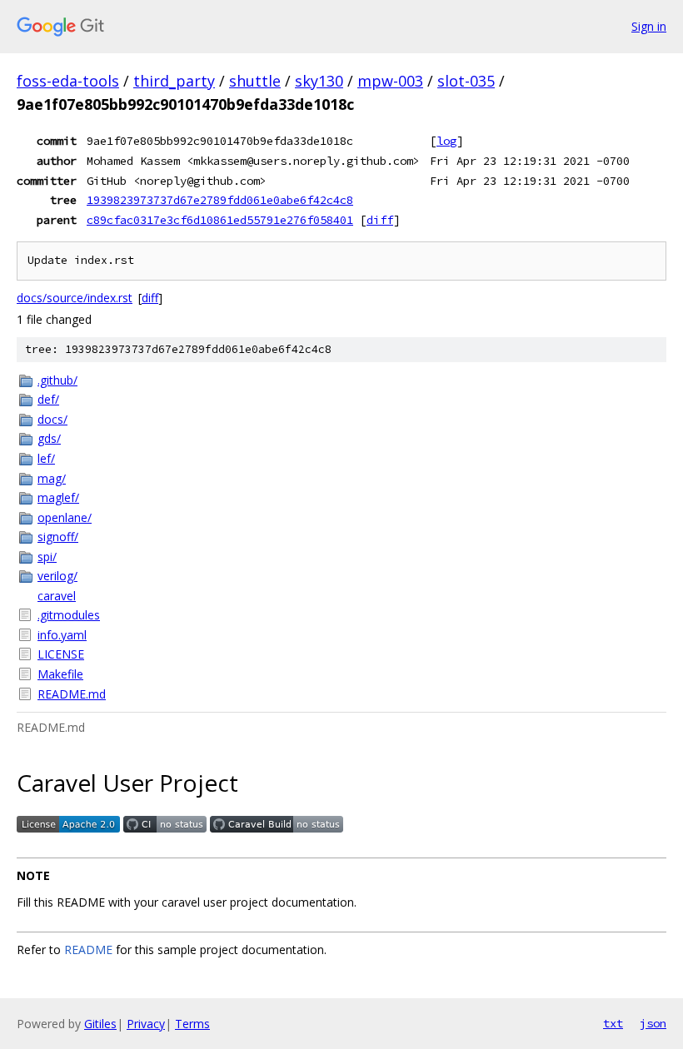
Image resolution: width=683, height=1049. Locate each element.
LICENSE (60, 654)
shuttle (255, 81)
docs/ (52, 419)
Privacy (146, 1024)
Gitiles (100, 1024)
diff (379, 219)
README (88, 949)
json (653, 1023)
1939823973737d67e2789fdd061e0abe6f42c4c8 (220, 199)
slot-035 (466, 81)
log (446, 140)
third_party (174, 81)
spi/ (47, 556)
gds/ (49, 438)
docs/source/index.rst (74, 298)
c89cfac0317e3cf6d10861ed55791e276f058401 (220, 219)
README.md (71, 694)
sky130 (319, 81)
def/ (48, 399)
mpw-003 (390, 81)
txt (613, 1023)
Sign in (648, 26)
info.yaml (62, 635)
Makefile (60, 674)
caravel (56, 596)
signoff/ (57, 536)
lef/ (46, 458)
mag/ (51, 478)
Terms (192, 1024)
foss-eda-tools (68, 81)
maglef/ (58, 497)
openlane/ (64, 517)
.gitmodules (68, 615)
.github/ (57, 380)
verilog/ (57, 576)
